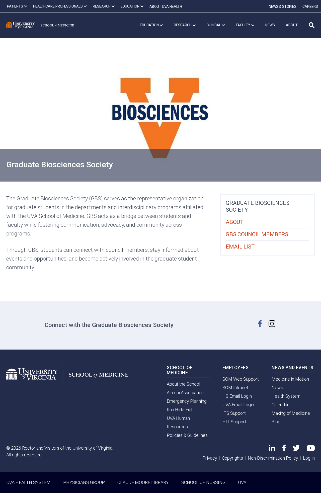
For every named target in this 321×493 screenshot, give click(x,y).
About (235, 222)
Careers (310, 7)
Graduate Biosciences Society (257, 206)
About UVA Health (165, 7)
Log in (309, 458)
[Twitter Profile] (296, 449)
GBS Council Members (257, 234)
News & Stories (282, 7)
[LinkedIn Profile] (272, 449)
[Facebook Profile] (284, 449)
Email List (240, 246)
